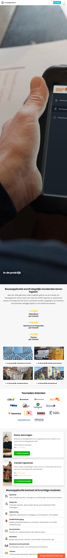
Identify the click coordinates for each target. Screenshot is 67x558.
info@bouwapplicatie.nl (24, 475)
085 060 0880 (20, 447)
